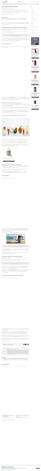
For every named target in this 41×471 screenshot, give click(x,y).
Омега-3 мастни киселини (20, 31)
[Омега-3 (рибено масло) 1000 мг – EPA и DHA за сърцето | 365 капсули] (8, 152)
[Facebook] (24, 344)
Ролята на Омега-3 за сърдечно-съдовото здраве (22, 415)
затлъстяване (6, 271)
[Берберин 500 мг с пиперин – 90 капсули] (35, 87)
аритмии (15, 253)
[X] (25, 344)
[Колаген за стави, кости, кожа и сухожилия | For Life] (35, 74)
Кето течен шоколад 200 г (35, 105)
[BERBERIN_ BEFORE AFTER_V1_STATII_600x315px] (15, 234)
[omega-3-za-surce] (22, 366)
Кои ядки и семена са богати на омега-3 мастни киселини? (8, 415)
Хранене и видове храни (8, 341)
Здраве (4, 341)
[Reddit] (26, 344)
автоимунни (25, 271)
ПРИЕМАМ (38, 468)
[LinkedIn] (28, 344)
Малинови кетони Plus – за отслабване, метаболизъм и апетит (35, 67)
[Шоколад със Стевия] (35, 48)
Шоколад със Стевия (35, 54)
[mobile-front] (35, 37)
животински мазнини (16, 29)
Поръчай (9, 161)
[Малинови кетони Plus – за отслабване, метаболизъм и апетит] (35, 60)
